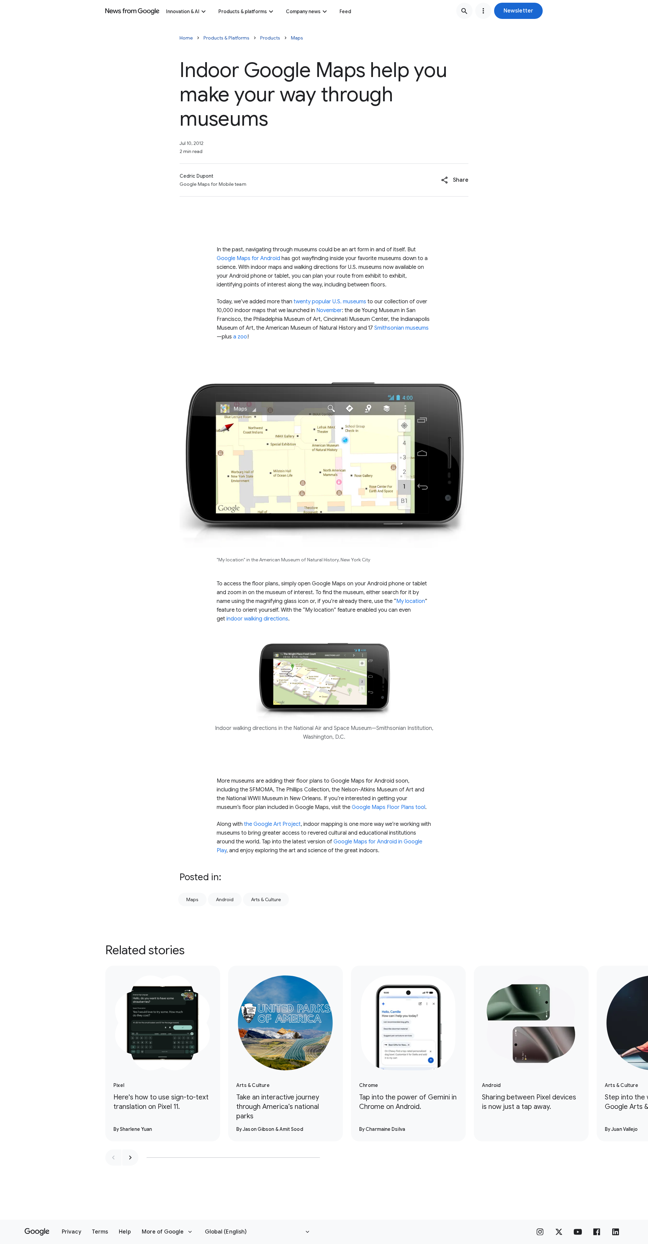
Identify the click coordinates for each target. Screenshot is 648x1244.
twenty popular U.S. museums (330, 301)
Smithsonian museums (401, 328)
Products (270, 38)
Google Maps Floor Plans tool (388, 807)
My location (410, 601)
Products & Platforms (226, 38)
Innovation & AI (182, 11)
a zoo (240, 336)
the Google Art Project (272, 824)
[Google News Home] (132, 11)
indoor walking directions (257, 618)
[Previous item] (113, 1157)
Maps (297, 38)
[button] (518, 11)
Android (225, 899)
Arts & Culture (266, 899)
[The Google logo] (37, 1232)
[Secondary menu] (483, 11)
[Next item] (130, 1157)
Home (186, 38)
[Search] (464, 11)
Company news (303, 11)
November (329, 310)
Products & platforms (242, 11)
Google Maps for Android (248, 258)
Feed (345, 11)
